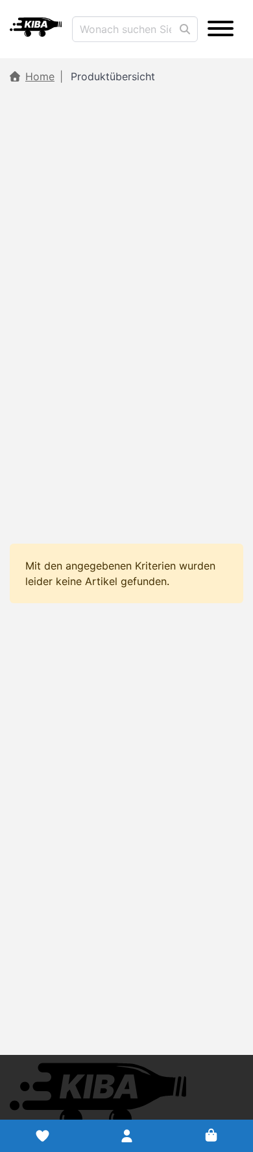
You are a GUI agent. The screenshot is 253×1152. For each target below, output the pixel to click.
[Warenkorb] (211, 1136)
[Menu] (220, 29)
